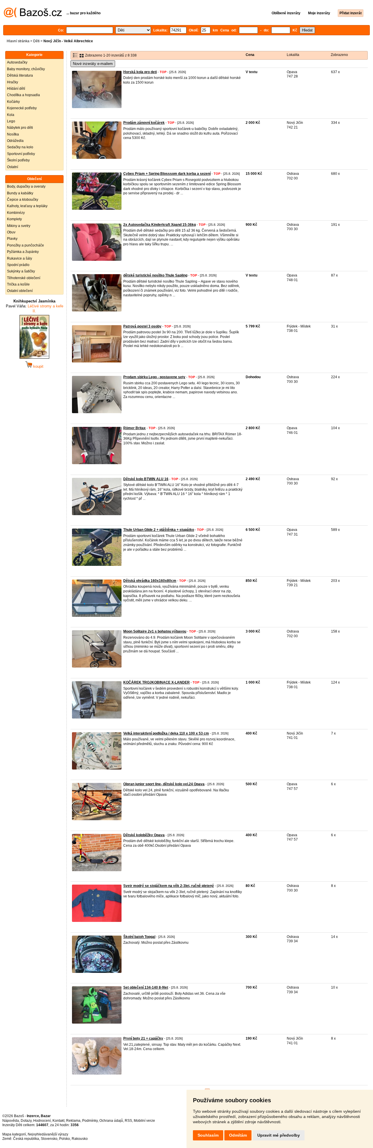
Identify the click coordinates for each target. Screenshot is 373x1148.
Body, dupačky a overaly (26, 186)
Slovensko (49, 1139)
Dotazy (26, 1121)
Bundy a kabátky (20, 193)
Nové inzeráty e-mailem (93, 63)
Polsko (64, 1139)
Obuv (11, 232)
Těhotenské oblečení (23, 278)
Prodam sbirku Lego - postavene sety (154, 377)
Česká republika (26, 1139)
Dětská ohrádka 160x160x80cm (149, 581)
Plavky (12, 239)
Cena (250, 55)
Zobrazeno (339, 55)
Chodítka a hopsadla (23, 95)
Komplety (14, 219)
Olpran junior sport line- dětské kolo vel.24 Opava (164, 784)
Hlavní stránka (18, 41)
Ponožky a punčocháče (25, 245)
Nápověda (10, 1121)
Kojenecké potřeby (22, 108)
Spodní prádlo (18, 265)
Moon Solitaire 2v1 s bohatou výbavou (154, 631)
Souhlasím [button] (208, 1135)
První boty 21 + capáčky (143, 1038)
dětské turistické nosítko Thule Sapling (155, 275)
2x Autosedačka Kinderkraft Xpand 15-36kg (159, 225)
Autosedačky (17, 62)
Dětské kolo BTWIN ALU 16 (145, 479)
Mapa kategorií (14, 1134)
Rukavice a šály (19, 258)
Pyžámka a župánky (23, 252)
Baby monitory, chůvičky (26, 69)
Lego (11, 121)
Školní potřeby (18, 160)
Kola (10, 115)
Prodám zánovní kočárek (144, 123)
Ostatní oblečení (20, 291)
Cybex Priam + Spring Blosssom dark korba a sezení (167, 174)
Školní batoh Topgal (139, 937)
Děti (36, 41)
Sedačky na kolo (20, 147)
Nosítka (13, 134)
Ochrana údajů (111, 1121)
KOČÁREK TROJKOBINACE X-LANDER (156, 682)
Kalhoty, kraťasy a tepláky (27, 206)
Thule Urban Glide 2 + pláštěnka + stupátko (158, 530)
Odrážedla (15, 141)
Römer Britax (134, 428)
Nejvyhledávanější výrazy (48, 1134)
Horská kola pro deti (140, 72)
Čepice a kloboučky (22, 200)
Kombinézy (16, 213)
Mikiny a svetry (18, 226)
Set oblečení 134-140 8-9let (145, 987)
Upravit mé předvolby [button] (278, 1135)
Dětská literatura (20, 75)
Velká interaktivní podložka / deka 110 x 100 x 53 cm (166, 733)
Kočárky (13, 102)
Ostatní (12, 167)
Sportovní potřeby (21, 154)
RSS (128, 1121)
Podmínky (90, 1121)
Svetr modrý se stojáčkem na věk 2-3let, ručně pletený (168, 886)
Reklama (73, 1121)
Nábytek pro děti (20, 128)
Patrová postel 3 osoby (142, 326)
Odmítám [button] (238, 1135)
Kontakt (58, 1121)
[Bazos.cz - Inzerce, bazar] (33, 16)
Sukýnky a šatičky (21, 271)
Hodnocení (42, 1121)
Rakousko (80, 1139)
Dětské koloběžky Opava (144, 835)
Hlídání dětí (16, 89)
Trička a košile (18, 284)
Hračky (12, 82)
